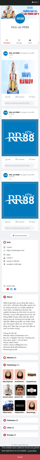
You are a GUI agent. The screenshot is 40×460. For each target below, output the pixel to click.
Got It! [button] (20, 457)
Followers (11, 420)
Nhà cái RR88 (20, 27)
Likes (9, 428)
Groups (10, 435)
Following (11, 365)
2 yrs (10, 57)
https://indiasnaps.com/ (15, 250)
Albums (10, 358)
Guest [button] (35, 2)
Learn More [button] (32, 451)
